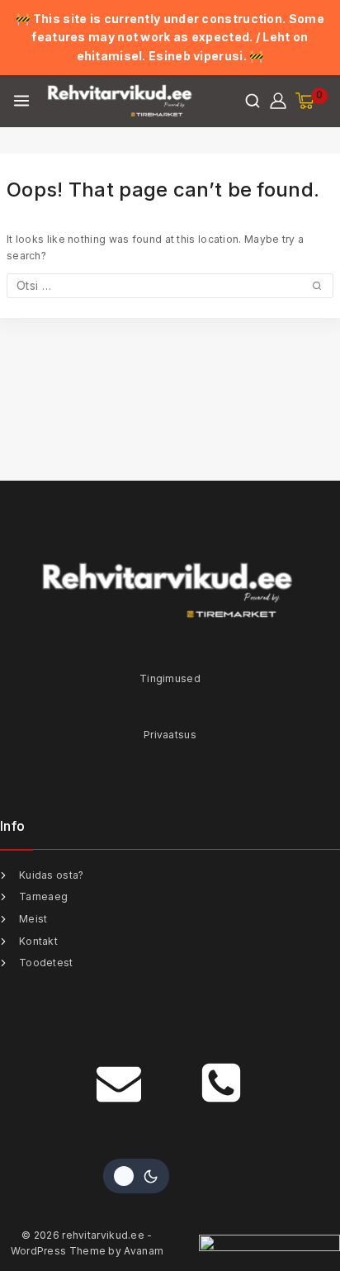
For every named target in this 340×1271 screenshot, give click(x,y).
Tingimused (170, 678)
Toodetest (46, 962)
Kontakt (38, 941)
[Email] (118, 1082)
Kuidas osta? (51, 875)
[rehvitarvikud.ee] (121, 100)
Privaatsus (170, 734)
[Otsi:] (170, 286)
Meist (33, 919)
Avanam (143, 1251)
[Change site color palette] (136, 1176)
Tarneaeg (43, 896)
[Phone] (221, 1082)
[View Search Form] (252, 100)
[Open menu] (21, 101)
